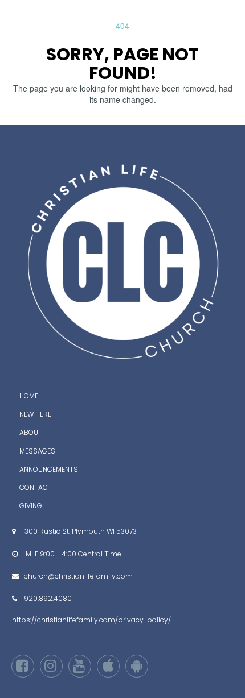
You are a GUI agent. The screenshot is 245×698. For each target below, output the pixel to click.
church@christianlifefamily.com (78, 576)
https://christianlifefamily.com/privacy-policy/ (91, 620)
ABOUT (30, 432)
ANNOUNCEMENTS (48, 469)
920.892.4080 (48, 598)
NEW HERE (35, 414)
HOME (28, 396)
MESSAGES (37, 451)
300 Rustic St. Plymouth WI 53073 (80, 531)
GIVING (30, 505)
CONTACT (35, 487)
